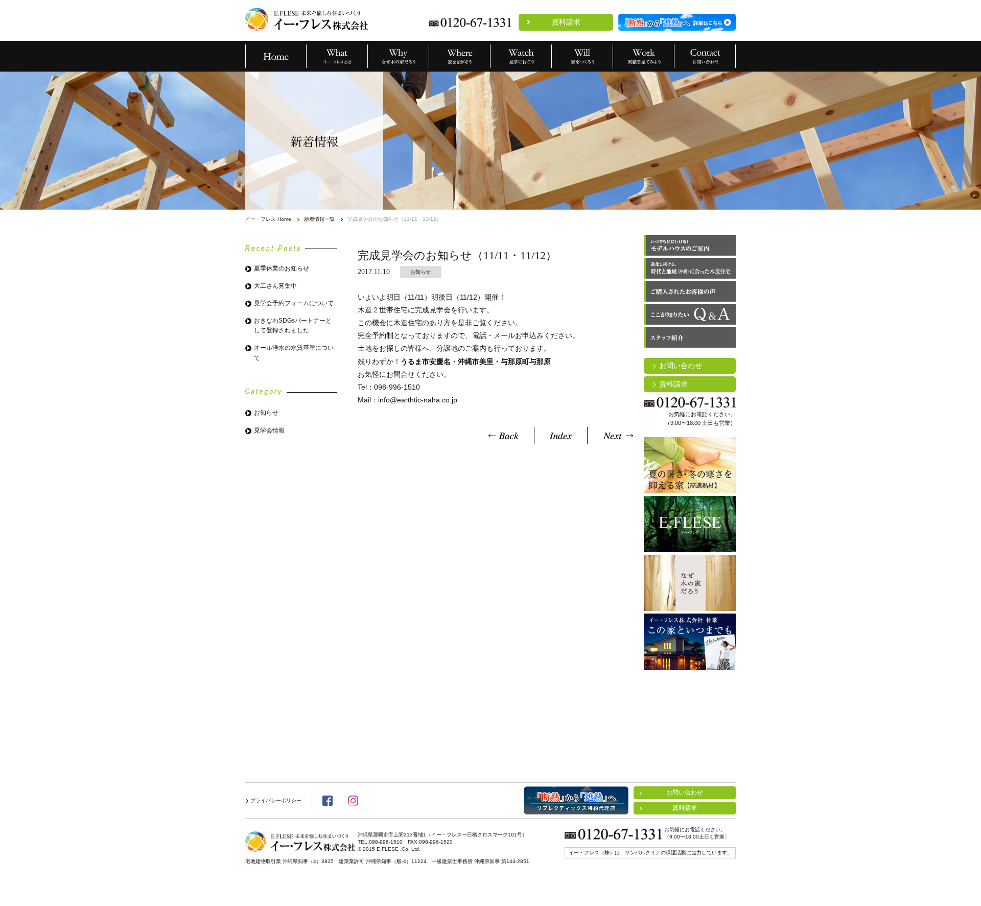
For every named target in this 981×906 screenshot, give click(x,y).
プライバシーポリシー (275, 800)
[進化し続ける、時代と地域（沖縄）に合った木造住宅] (690, 268)
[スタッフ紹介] (690, 337)
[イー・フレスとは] (337, 56)
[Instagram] (353, 801)
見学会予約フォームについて (294, 303)
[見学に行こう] (521, 56)
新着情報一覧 (319, 219)
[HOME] (276, 56)
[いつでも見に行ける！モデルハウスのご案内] (690, 245)
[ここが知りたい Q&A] (690, 314)
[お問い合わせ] (705, 56)
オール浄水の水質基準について (294, 352)
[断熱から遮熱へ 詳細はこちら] (677, 22)
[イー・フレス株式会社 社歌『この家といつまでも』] (690, 642)
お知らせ (266, 412)
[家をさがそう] (460, 56)
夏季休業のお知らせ (281, 268)
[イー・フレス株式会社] (306, 19)
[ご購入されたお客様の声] (690, 291)
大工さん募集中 (275, 285)
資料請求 (566, 22)
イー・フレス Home (268, 219)
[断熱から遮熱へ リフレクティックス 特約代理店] (576, 800)
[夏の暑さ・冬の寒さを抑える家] (690, 465)
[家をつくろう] (582, 56)
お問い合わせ (680, 365)
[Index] (560, 435)
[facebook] (327, 801)
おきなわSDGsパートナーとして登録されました (293, 325)
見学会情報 (269, 430)
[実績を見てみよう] (643, 56)
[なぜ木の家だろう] (398, 56)
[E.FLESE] (690, 524)
